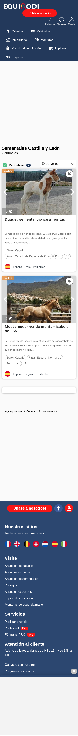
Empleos (17, 57)
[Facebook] (58, 509)
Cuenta (71, 24)
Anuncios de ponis (17, 572)
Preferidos (50, 24)
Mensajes (61, 24)
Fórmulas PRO (15, 634)
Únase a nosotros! (29, 508)
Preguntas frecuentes (19, 671)
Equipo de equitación (19, 598)
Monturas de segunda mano (24, 604)
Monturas (46, 40)
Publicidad (12, 628)
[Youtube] (69, 509)
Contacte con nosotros (20, 664)
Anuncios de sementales (21, 578)
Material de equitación (26, 48)
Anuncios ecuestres (18, 591)
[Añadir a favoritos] (69, 174)
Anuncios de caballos (19, 565)
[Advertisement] (39, 103)
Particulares (17, 165)
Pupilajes (60, 48)
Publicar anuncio (40, 13)
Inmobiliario (19, 40)
